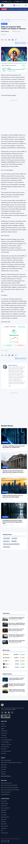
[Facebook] (9, 40)
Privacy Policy (4, 733)
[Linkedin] (12, 40)
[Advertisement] (14, 15)
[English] (14, 5)
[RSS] (12, 712)
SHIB (8, 75)
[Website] (9, 386)
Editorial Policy (4, 730)
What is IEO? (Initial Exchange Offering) (9, 787)
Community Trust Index (6, 744)
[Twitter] (6, 40)
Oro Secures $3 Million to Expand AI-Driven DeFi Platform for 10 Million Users (16, 679)
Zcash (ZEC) (4, 814)
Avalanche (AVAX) (5, 817)
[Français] (16, 5)
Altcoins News (6, 546)
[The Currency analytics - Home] (2, 5)
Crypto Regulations (5, 794)
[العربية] (19, 5)
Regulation (3, 773)
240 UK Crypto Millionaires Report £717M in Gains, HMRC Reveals (16, 635)
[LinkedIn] (9, 712)
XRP (2, 830)
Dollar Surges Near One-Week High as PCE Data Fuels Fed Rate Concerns (17, 642)
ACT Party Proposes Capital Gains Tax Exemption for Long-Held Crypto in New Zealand (16, 619)
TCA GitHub (3, 735)
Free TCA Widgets (5, 742)
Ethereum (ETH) (4, 803)
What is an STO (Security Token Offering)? (10, 789)
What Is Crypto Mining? (6, 760)
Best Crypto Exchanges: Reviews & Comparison (11, 762)
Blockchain (3, 771)
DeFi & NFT (7, 19)
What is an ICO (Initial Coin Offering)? (9, 785)
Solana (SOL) (4, 828)
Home (2, 19)
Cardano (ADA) (4, 832)
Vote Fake (21, 345)
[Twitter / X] (2, 712)
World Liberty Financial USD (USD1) (11, 544)
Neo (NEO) (3, 821)
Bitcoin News (6, 541)
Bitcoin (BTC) (4, 801)
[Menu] (25, 5)
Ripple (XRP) (4, 810)
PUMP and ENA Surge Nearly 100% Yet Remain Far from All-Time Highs (17, 690)
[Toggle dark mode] (22, 5)
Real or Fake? (4, 737)
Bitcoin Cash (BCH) (5, 808)
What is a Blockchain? (6, 792)
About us (3, 723)
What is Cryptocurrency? (6, 783)
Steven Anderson (12, 365)
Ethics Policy (4, 748)
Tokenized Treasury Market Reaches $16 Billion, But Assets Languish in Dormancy (17, 685)
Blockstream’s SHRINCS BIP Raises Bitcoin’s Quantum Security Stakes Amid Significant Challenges (17, 624)
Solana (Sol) (3, 819)
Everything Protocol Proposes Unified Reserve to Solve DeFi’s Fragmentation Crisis (12, 522)
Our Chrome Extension (6, 751)
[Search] (11, 5)
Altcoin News (4, 767)
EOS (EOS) (3, 812)
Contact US (3, 726)
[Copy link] (16, 40)
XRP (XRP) (14, 541)
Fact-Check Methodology (6, 739)
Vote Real (9, 345)
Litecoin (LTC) (4, 805)
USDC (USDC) (6, 538)
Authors (2, 728)
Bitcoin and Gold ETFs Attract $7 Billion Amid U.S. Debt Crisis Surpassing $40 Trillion (16, 630)
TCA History (3, 753)
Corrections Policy (5, 746)
